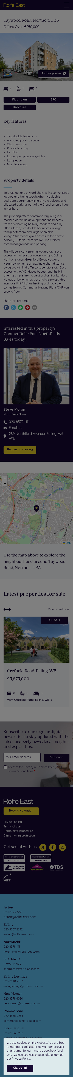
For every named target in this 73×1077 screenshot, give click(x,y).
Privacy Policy (21, 1059)
